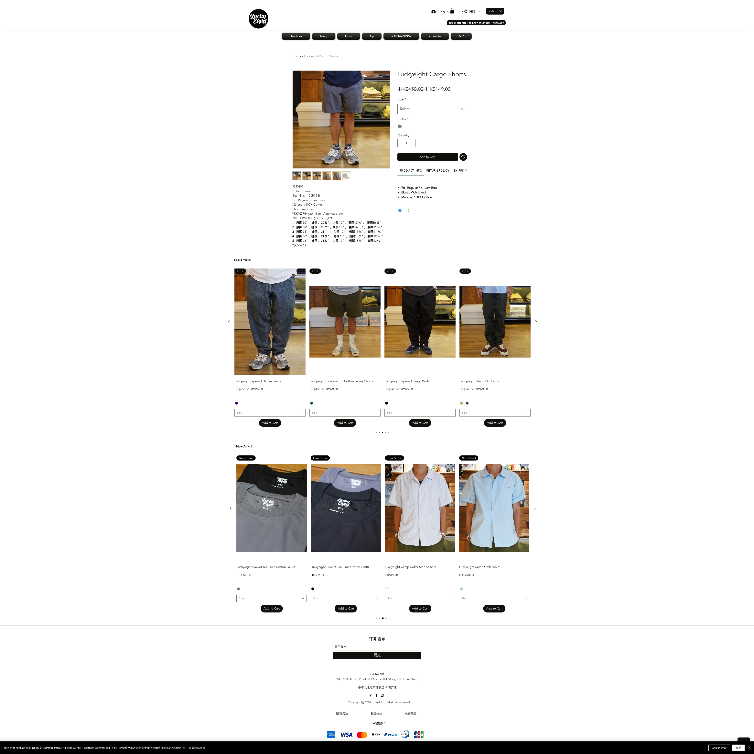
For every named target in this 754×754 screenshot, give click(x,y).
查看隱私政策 (197, 748)
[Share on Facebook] (400, 210)
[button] (452, 10)
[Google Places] (370, 695)
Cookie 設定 (719, 748)
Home (296, 56)
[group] (382, 347)
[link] (410, 170)
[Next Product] (536, 321)
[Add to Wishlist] (463, 157)
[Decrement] (401, 143)
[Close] (749, 748)
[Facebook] (376, 695)
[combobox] (432, 109)
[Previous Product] (228, 321)
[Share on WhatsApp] (407, 210)
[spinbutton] (406, 143)
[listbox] (471, 11)
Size (401, 99)
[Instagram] (382, 695)
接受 (738, 748)
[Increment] (412, 143)
